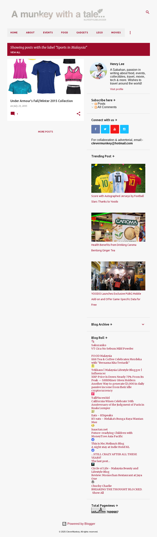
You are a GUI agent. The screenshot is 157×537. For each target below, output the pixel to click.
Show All (98, 492)
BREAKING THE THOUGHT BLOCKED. (116, 489)
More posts (45, 131)
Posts (101, 103)
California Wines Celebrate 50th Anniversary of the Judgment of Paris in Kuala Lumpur (117, 405)
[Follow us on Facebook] (95, 129)
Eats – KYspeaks (102, 415)
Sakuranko (98, 345)
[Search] (147, 12)
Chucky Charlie (101, 486)
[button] (78, 113)
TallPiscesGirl (100, 398)
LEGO (99, 32)
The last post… (100, 461)
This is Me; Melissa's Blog (107, 443)
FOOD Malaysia (101, 356)
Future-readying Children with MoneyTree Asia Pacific (111, 434)
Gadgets (82, 32)
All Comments (107, 107)
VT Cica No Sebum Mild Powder (112, 348)
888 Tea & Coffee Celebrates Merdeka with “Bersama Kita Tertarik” (116, 361)
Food (64, 32)
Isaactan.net (99, 429)
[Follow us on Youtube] (114, 129)
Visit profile (116, 89)
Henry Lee (117, 64)
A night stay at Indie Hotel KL (110, 447)
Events (48, 32)
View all (15, 52)
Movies (116, 32)
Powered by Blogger (81, 523)
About (30, 32)
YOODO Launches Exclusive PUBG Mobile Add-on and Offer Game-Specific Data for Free (116, 299)
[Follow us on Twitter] (105, 129)
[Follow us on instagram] (124, 129)
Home (14, 32)
